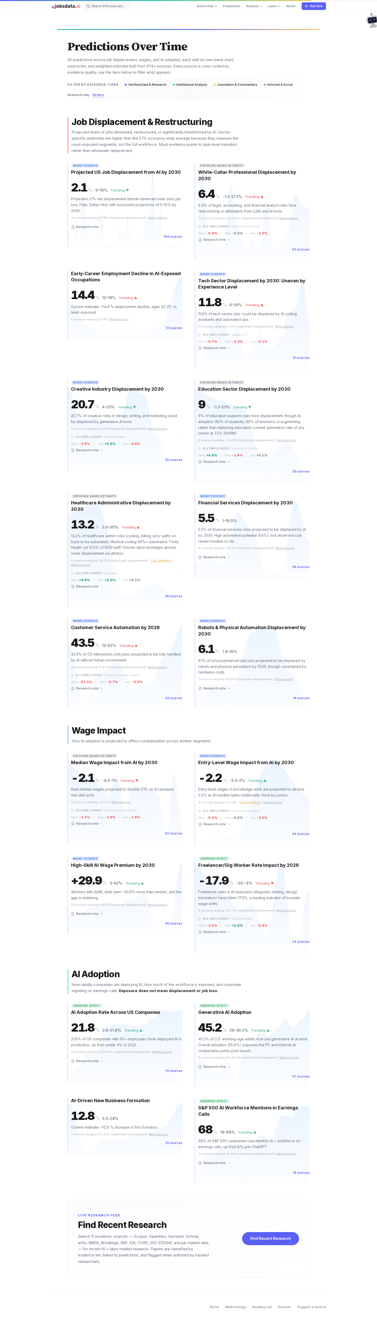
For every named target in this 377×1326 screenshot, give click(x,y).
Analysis (252, 6)
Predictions (231, 6)
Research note (87, 227)
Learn (272, 6)
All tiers (98, 95)
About (290, 6)
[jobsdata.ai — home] (66, 6)
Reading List (262, 1307)
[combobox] (107, 6)
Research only (78, 95)
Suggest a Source (311, 1307)
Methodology (235, 1307)
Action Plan (205, 6)
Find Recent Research (270, 1238)
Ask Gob (316, 6)
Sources (284, 1307)
